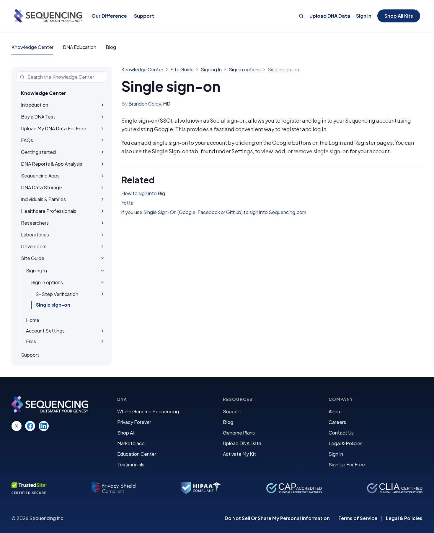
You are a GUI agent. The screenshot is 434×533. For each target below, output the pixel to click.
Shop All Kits (398, 16)
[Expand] (102, 105)
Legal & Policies (346, 443)
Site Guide (182, 70)
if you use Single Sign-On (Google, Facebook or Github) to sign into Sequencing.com (213, 212)
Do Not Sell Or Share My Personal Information (277, 518)
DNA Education (79, 47)
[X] (17, 426)
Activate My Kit (239, 454)
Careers (337, 422)
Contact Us (341, 433)
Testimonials (130, 464)
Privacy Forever (134, 422)
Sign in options (245, 70)
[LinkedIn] (44, 426)
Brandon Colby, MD (149, 104)
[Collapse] (102, 258)
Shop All (126, 433)
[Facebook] (30, 426)
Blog (111, 47)
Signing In (211, 70)
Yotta (127, 203)
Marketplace (131, 443)
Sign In (363, 16)
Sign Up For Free (347, 464)
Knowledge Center (32, 47)
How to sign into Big (143, 193)
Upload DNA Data (329, 16)
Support (232, 411)
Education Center (136, 454)
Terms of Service (357, 518)
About (335, 411)
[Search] (301, 16)
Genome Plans (239, 433)
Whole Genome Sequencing (148, 411)
